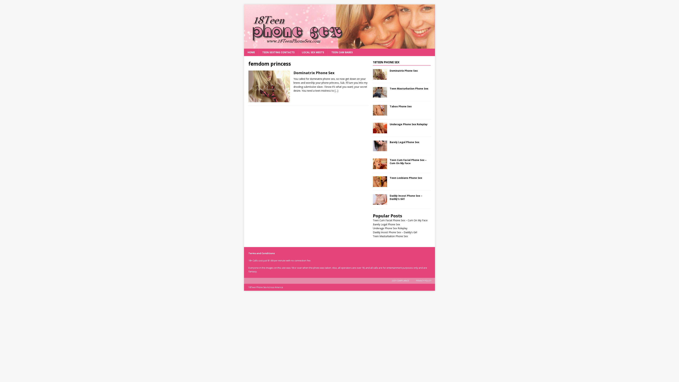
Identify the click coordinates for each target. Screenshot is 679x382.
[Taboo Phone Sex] (380, 110)
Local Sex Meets (313, 52)
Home (251, 52)
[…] (336, 90)
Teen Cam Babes (342, 52)
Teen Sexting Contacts (278, 52)
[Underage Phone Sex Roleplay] (380, 128)
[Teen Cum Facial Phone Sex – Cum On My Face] (380, 163)
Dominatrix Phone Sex (314, 72)
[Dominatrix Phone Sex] (380, 74)
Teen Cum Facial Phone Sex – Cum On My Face (408, 161)
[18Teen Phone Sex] (339, 46)
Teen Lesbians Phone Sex (406, 178)
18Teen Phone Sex (386, 62)
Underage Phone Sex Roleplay (409, 124)
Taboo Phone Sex (401, 106)
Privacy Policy (423, 280)
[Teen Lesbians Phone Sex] (380, 181)
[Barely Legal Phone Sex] (380, 146)
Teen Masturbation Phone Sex (409, 88)
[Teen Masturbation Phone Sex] (380, 92)
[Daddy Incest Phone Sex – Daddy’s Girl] (380, 199)
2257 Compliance (400, 280)
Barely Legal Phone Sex (404, 142)
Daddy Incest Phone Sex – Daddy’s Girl (406, 197)
